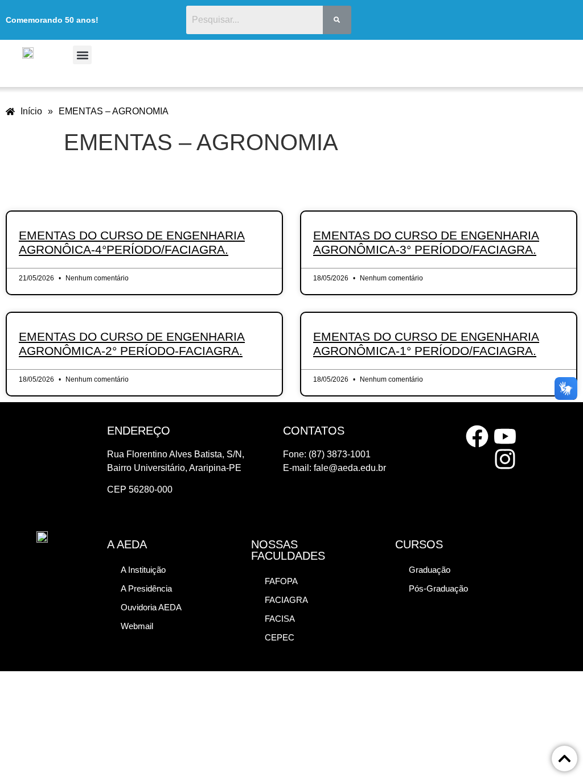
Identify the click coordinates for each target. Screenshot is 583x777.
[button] (82, 55)
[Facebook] (477, 436)
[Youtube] (505, 436)
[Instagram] (505, 459)
